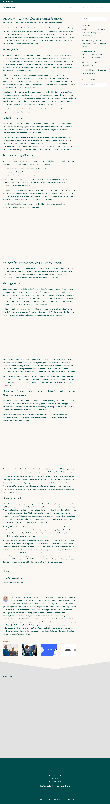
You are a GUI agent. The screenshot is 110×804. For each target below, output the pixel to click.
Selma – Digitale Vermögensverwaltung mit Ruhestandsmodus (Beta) (93, 54)
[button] (104, 7)
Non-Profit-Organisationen (37, 22)
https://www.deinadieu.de (13, 583)
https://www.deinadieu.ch (13, 578)
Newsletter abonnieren (68, 799)
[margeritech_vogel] (55, 761)
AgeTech (13, 22)
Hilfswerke (17, 22)
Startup (46, 22)
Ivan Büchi (17, 593)
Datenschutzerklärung (62, 786)
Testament (51, 22)
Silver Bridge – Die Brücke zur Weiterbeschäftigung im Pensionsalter (94, 33)
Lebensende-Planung (26, 22)
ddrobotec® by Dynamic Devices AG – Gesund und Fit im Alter (94, 43)
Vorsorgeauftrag (58, 22)
